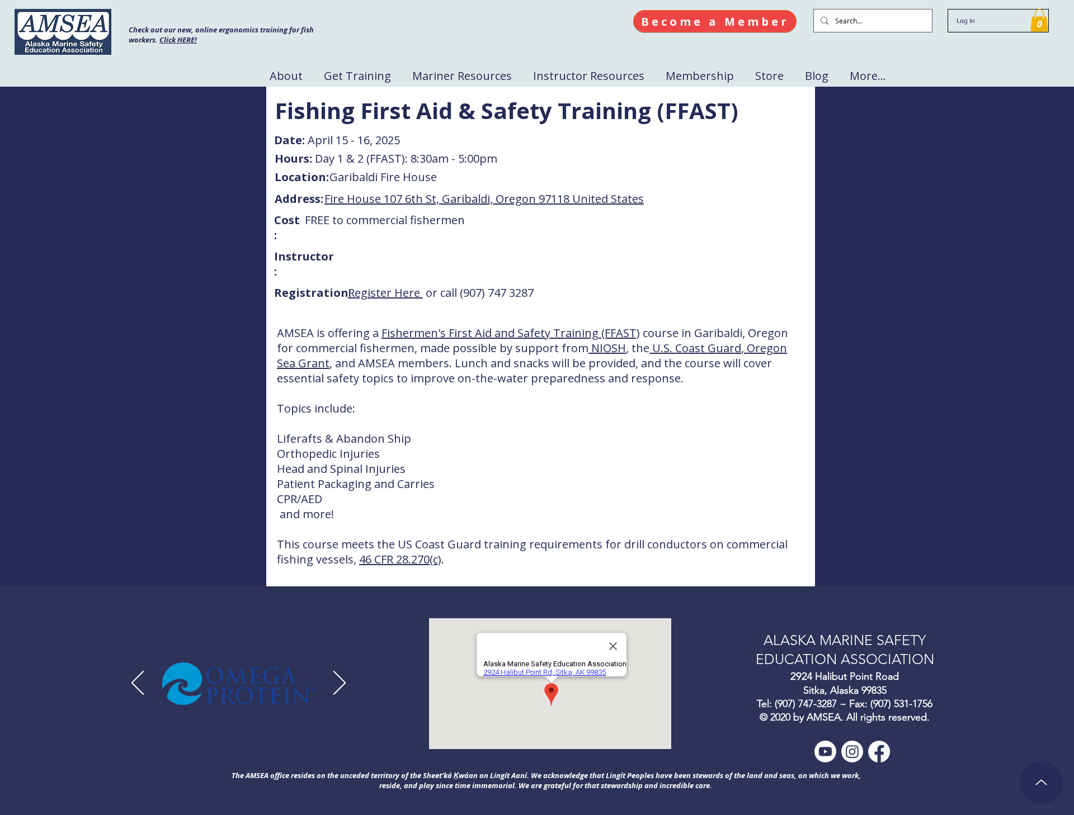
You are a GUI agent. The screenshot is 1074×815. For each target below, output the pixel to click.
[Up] (1041, 782)
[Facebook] (879, 751)
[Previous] (137, 683)
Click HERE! (178, 40)
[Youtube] (825, 751)
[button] (1039, 20)
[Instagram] (852, 751)
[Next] (339, 683)
